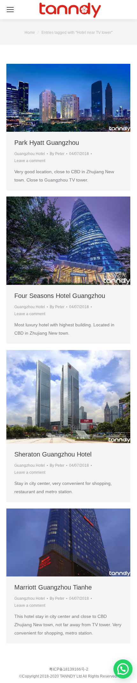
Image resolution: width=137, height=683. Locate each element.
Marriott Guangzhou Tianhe (53, 587)
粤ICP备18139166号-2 (68, 669)
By (57, 154)
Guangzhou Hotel (29, 154)
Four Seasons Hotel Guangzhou (59, 295)
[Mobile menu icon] (10, 9)
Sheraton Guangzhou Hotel (52, 454)
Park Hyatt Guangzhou (46, 142)
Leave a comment (29, 161)
